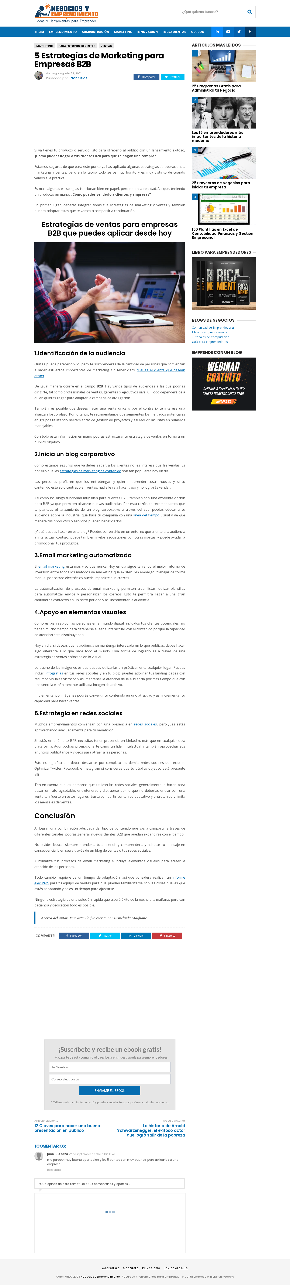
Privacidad (151, 1268)
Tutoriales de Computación (210, 337)
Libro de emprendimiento (209, 332)
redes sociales (145, 724)
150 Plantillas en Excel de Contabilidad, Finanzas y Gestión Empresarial (222, 233)
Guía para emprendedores (210, 342)
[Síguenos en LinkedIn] (217, 32)
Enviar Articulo (176, 1268)
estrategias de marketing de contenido (90, 471)
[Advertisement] (109, 114)
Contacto (131, 1268)
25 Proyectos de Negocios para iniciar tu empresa (221, 184)
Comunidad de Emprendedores (213, 327)
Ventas (106, 46)
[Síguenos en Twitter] (239, 32)
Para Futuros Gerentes (77, 46)
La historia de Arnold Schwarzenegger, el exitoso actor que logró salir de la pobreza (151, 1131)
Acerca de (111, 1268)
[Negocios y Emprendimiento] (66, 22)
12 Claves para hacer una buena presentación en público (67, 1128)
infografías (54, 673)
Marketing (44, 46)
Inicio (39, 32)
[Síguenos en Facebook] (250, 32)
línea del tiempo (146, 515)
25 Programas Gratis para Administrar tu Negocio (216, 88)
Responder (54, 1170)
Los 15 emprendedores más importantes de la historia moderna (217, 136)
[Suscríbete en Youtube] (228, 32)
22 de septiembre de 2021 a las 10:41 (92, 1154)
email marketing (51, 566)
